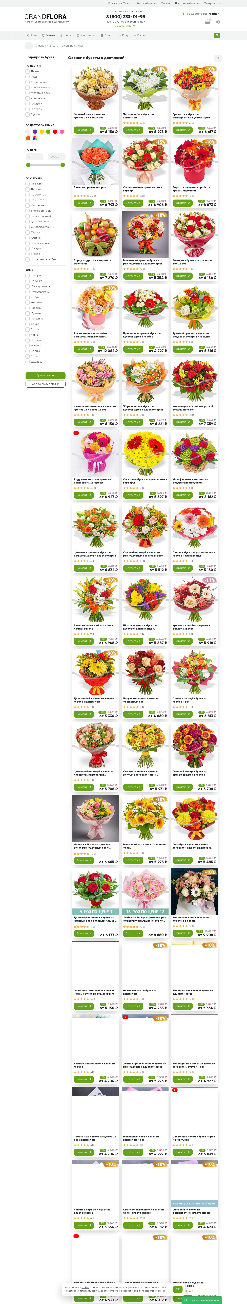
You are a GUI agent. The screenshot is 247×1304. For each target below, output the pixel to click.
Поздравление (40, 243)
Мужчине (36, 313)
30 (92, 488)
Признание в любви (43, 259)
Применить (43, 375)
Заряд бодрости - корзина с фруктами (93, 262)
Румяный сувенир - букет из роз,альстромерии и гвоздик (191, 335)
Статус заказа (213, 3)
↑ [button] (228, 1169)
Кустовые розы (40, 93)
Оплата (166, 3)
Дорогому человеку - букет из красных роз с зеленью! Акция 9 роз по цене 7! (95, 919)
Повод (109, 35)
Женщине (37, 318)
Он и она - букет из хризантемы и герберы (145, 481)
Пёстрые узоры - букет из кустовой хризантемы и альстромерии (140, 627)
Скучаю (36, 232)
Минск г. (214, 14)
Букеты (50, 35)
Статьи (141, 35)
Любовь (36, 189)
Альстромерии (40, 87)
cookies (85, 1287)
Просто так (38, 194)
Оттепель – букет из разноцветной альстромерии (192, 1211)
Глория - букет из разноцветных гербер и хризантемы (194, 554)
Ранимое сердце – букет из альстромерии (92, 1211)
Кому (125, 35)
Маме (34, 335)
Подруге (36, 340)
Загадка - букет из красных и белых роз (192, 262)
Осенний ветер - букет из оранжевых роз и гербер (190, 773)
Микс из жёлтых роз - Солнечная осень (144, 846)
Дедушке (36, 362)
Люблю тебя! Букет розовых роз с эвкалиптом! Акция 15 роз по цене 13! (144, 919)
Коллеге (36, 345)
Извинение (37, 205)
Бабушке (36, 297)
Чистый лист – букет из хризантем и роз (188, 1284)
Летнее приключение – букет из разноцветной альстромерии (144, 1065)
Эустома (36, 114)
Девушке (36, 281)
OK (178, 1289)
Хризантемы (38, 98)
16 (141, 196)
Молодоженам (40, 286)
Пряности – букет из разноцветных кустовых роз (191, 116)
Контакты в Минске (120, 3)
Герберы (36, 109)
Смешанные (39, 82)
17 (91, 927)
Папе (34, 356)
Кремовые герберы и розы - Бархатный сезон (191, 627)
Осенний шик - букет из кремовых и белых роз (89, 116)
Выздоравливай (41, 216)
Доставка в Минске (187, 3)
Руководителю (40, 292)
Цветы (67, 35)
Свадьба (36, 248)
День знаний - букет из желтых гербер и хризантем (94, 700)
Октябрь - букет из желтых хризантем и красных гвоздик (192, 846)
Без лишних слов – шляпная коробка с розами (191, 919)
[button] (202, 1300)
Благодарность (41, 211)
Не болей (37, 184)
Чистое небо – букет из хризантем (138, 116)
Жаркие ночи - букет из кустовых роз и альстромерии (143, 408)
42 (141, 269)
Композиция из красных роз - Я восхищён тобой (193, 408)
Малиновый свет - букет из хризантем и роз (141, 1138)
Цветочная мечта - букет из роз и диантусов (194, 1138)
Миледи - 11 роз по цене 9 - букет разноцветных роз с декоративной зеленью (92, 846)
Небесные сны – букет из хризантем (139, 992)
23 (92, 196)
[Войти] (217, 22)
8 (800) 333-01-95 (125, 17)
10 (141, 561)
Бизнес (35, 254)
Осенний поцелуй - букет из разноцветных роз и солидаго (143, 554)
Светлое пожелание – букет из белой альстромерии (143, 1211)
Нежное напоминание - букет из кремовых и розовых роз (95, 408)
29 (141, 123)
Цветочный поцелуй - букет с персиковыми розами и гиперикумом (93, 773)
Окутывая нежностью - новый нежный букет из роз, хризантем (95, 992)
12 (190, 196)
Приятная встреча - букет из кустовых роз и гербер (142, 335)
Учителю (36, 302)
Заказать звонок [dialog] (125, 26)
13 (141, 1218)
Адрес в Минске (146, 3)
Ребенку (36, 308)
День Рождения (40, 221)
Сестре (36, 275)
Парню (35, 351)
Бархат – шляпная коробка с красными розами (192, 189)
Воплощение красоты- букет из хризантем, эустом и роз (194, 1065)
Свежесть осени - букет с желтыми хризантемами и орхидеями (140, 773)
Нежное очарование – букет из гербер (94, 1065)
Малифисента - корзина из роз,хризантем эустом (190, 481)
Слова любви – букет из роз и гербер (142, 189)
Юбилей (36, 238)
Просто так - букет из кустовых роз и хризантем (95, 1138)
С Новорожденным (43, 227)
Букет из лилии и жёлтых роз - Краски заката (93, 627)
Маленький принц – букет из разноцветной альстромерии (142, 262)
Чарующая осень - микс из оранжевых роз (140, 700)
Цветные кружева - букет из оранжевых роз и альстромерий (95, 554)
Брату (35, 329)
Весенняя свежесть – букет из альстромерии (193, 992)
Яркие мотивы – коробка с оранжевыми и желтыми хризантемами (91, 335)
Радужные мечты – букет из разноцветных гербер (92, 481)
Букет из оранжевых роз (90, 187)
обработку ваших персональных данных (144, 1291)
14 (91, 999)
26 (190, 123)
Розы (34, 35)
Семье (35, 324)
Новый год (37, 200)
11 (91, 269)
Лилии (35, 71)
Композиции (88, 35)
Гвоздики (36, 103)
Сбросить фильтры (44, 384)
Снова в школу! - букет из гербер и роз (190, 700)
